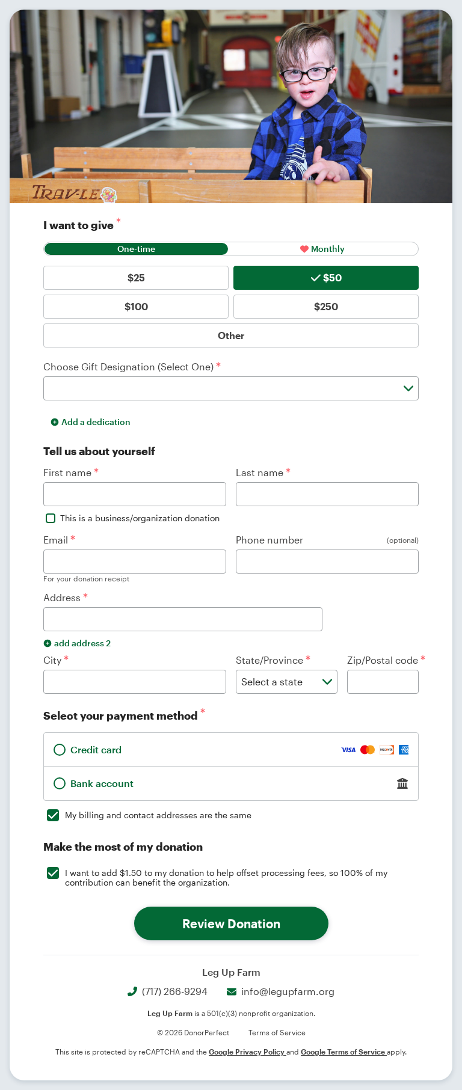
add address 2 (82, 643)
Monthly (328, 248)
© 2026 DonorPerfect (193, 1032)
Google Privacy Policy (247, 1051)
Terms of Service (277, 1032)
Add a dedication (96, 422)
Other (231, 335)
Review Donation (231, 923)
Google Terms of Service (344, 1051)
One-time (136, 248)
